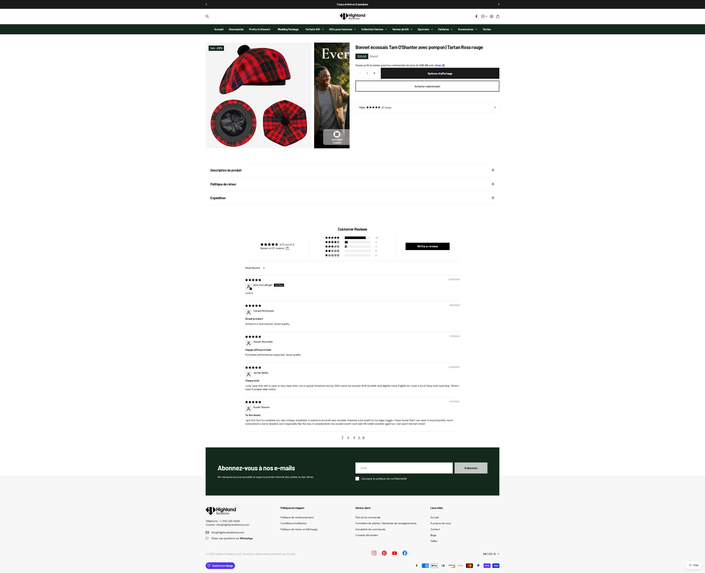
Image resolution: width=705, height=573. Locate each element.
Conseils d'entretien (366, 535)
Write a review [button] (427, 246)
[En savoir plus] (484, 16)
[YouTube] (394, 553)
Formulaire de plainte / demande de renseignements (385, 523)
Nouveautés (236, 29)
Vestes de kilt (400, 29)
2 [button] (348, 437)
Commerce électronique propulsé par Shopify (269, 554)
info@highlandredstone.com (228, 532)
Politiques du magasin (292, 507)
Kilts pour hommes (340, 29)
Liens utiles (436, 507)
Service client (362, 507)
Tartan (487, 29)
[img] (253, 280)
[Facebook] (404, 553)
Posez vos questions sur (232, 538)
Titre (375, 107)
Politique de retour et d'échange (299, 529)
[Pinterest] (384, 553)
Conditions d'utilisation (294, 523)
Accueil (218, 29)
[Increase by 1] (374, 73)
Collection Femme (372, 29)
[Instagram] (374, 553)
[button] (206, 4)
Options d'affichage (440, 73)
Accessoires (465, 29)
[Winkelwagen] (497, 16)
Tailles (433, 541)
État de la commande (367, 517)
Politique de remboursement (297, 517)
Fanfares (443, 29)
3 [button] (354, 437)
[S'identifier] (491, 16)
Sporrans (423, 29)
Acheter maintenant (427, 86)
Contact (435, 529)
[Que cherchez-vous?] (207, 16)
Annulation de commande (370, 529)
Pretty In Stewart (259, 29)
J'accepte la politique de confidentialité (384, 478)
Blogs (433, 535)
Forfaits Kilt (313, 29)
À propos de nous (440, 523)
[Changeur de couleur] (476, 16)
